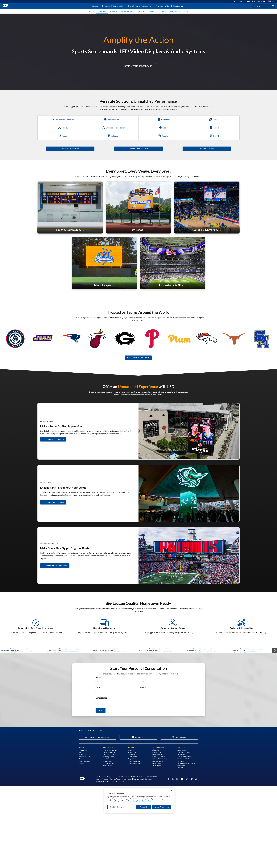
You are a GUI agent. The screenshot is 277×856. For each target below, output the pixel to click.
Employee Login (182, 750)
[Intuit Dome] (15, 339)
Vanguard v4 (132, 759)
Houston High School (9, 648)
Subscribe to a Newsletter (99, 737)
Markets (91, 730)
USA (273, 1)
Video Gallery (157, 765)
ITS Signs (106, 759)
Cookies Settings (117, 807)
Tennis (216, 128)
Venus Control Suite (134, 761)
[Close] (171, 790)
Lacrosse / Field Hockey (115, 128)
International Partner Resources (184, 760)
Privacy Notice (127, 779)
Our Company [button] (260, 1)
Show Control (132, 757)
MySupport (82, 754)
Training (81, 763)
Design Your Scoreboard (138, 66)
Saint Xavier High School (57, 648)
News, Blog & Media (159, 757)
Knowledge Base (84, 757)
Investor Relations (158, 754)
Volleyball (115, 136)
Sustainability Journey (159, 759)
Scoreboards (107, 761)
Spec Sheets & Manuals (138, 149)
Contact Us (139, 737)
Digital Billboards (109, 752)
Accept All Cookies (161, 807)
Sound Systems (108, 763)
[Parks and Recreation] (70, 207)
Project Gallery (157, 763)
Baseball (111, 120)
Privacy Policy (136, 801)
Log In (235, 1)
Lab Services (181, 754)
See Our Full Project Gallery (138, 358)
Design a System (207, 149)
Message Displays (109, 757)
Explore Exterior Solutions (53, 439)
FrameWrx (131, 754)
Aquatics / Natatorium (65, 120)
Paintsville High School (148, 650)
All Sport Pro (132, 752)
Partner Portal (250, 1)
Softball (119, 120)
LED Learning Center (184, 757)
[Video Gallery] (179, 339)
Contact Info (83, 750)
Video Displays (108, 765)
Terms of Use (115, 779)
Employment (156, 752)
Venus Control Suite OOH (136, 763)
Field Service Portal (183, 752)
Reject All (143, 807)
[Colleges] (206, 207)
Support (241, 1)
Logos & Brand (157, 761)
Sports (95, 6)
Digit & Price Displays (110, 754)
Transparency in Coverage (142, 779)
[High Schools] (138, 207)
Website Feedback (102, 779)
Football (216, 120)
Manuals (81, 759)
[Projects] (43, 339)
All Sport (131, 750)
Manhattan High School (10, 650)
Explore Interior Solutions (53, 502)
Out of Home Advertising (139, 6)
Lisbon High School (193, 648)
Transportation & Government (170, 6)
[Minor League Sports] (104, 263)
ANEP (95, 648)
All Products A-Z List (110, 750)
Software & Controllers (70, 149)
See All (216, 136)
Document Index (84, 761)
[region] (139, 800)
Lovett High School (55, 650)
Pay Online (180, 768)
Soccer (165, 128)
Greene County (238, 650)
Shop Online (180, 737)
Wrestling (165, 136)
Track (64, 136)
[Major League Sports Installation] (172, 263)
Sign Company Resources (186, 763)
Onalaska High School (148, 648)
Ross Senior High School (103, 650)
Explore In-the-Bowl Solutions (55, 565)
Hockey (65, 128)
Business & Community (113, 6)
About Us (155, 750)
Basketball (165, 120)
